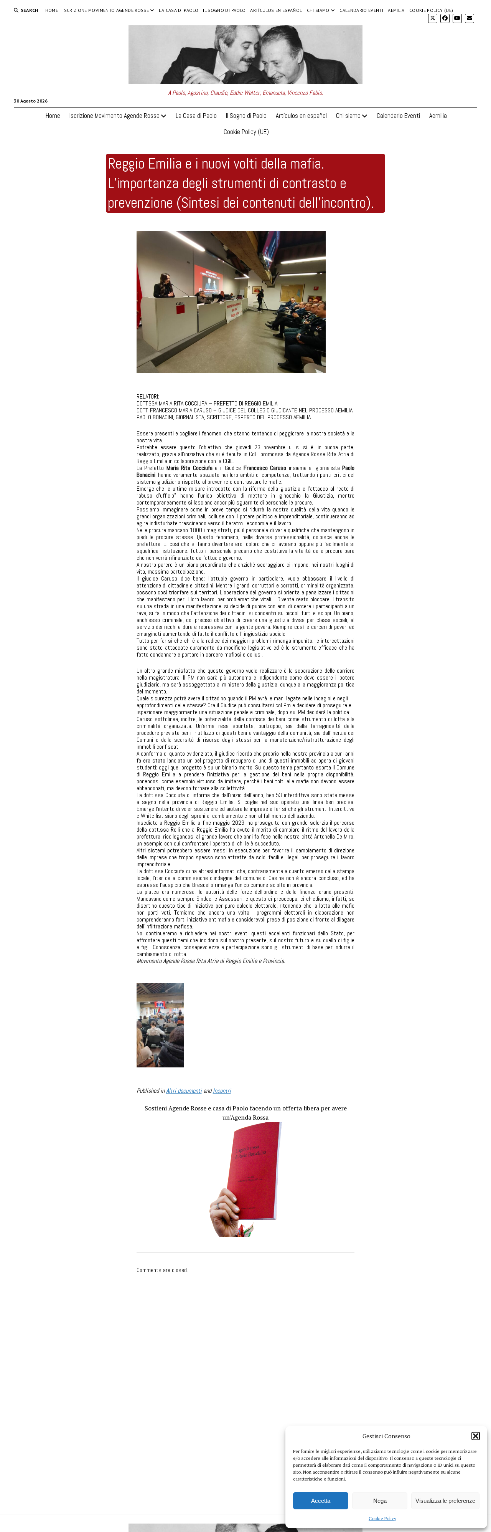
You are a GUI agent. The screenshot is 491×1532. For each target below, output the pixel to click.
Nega (380, 1500)
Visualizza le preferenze (445, 1500)
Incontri (222, 1091)
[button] (475, 1436)
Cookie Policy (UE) (431, 10)
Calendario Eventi (361, 10)
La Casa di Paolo (178, 10)
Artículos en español (276, 10)
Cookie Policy (382, 1518)
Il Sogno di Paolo (224, 10)
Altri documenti (184, 1091)
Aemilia (396, 10)
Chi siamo (318, 10)
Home (51, 10)
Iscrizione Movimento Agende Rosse (106, 10)
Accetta (320, 1500)
